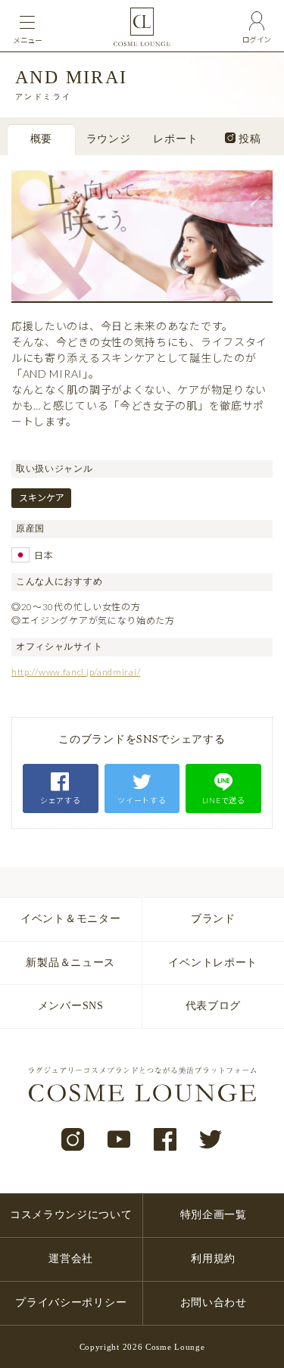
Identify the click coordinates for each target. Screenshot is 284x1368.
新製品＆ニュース (70, 962)
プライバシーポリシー (70, 1302)
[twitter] (211, 1140)
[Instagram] (73, 1140)
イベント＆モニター (70, 918)
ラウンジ (108, 140)
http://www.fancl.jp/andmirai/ (75, 672)
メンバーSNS (71, 1005)
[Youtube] (119, 1140)
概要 (41, 140)
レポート (175, 140)
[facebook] (165, 1140)
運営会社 (70, 1258)
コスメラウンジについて (71, 1214)
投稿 (248, 140)
